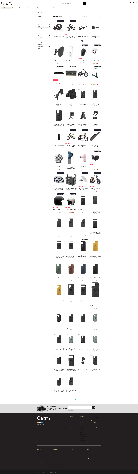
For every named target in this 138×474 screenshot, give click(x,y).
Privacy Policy (88, 454)
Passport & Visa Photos (57, 462)
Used (70, 433)
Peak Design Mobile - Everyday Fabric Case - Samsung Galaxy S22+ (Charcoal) (71, 235)
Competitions (72, 456)
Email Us (94, 422)
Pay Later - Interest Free (57, 454)
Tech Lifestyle (40, 42)
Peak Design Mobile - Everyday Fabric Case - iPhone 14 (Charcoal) (95, 104)
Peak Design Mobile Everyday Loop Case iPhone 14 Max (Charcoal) (83, 104)
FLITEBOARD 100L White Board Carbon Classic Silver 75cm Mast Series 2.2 (83, 189)
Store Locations (83, 432)
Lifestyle (71, 431)
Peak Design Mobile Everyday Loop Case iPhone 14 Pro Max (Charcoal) (71, 328)
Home (38, 12)
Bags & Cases (40, 37)
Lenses (39, 22)
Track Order (82, 438)
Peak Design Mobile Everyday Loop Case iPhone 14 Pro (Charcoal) (59, 328)
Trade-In (54, 452)
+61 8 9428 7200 (96, 420)
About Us (82, 426)
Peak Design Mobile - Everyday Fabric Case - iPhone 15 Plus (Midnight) (83, 279)
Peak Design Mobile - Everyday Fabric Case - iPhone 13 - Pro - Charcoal (59, 391)
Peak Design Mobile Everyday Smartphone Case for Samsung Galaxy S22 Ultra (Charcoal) (71, 300)
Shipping (55, 464)
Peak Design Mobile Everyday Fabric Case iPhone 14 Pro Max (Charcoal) (59, 349)
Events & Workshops (84, 424)
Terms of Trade (88, 452)
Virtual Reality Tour (83, 436)
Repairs (81, 419)
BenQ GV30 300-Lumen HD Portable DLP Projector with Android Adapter (59, 168)
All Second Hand (40, 46)
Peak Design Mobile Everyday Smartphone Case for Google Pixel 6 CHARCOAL (71, 370)
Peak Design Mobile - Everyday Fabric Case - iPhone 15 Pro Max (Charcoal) (83, 256)
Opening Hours (83, 434)
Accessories (40, 44)
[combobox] (72, 3)
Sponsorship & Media (41, 462)
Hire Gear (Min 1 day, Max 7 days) (84, 422)
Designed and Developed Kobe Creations (93, 472)
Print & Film (39, 39)
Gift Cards (39, 48)
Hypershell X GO (95, 124)
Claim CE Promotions (73, 458)
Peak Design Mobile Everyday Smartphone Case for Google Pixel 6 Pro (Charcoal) (83, 300)
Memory (39, 35)
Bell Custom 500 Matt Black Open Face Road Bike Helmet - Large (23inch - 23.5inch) (58, 211)
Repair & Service (40, 456)
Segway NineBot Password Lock (59, 36)
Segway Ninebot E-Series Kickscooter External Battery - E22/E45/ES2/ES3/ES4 (95, 146)
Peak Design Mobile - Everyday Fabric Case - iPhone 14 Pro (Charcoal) (83, 349)
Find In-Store (95, 424)
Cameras (71, 419)
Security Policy (88, 458)
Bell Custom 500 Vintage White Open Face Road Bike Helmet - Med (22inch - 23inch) (71, 211)
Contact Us (82, 428)
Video (39, 24)
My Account (96, 417)
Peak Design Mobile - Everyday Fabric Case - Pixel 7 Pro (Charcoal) (59, 257)
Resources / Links (56, 466)
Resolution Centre (83, 440)
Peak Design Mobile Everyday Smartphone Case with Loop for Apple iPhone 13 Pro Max (59, 125)
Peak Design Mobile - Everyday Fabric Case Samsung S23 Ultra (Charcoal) (95, 212)
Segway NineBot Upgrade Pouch (83, 60)
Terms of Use (88, 460)
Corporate (39, 452)
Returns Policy (88, 456)
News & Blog (82, 430)
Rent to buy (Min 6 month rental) (59, 456)
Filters (39, 33)
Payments (55, 458)
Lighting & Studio (40, 28)
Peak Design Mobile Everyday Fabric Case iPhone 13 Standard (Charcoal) (95, 307)
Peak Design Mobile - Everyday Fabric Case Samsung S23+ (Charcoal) (59, 235)
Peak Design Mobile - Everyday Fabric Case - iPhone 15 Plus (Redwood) (71, 279)
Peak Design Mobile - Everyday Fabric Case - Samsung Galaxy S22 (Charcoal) (83, 235)
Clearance (71, 452)
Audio (39, 26)
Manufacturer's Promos (74, 454)
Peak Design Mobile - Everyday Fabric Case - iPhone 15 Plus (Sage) (59, 279)
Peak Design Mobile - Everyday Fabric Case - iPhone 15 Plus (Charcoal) (95, 279)
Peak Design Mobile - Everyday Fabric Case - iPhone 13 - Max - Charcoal (95, 370)
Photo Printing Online (41, 460)
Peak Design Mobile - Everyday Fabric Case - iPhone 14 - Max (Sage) (95, 349)
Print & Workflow (73, 429)
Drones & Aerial (72, 423)
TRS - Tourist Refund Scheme (58, 460)
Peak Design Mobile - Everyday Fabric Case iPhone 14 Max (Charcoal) (59, 370)
